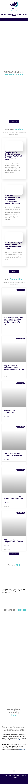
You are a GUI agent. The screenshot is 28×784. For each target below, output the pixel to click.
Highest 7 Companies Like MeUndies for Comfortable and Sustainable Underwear (8, 106)
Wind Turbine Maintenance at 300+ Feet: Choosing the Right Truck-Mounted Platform (8, 45)
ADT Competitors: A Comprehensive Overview (13, 540)
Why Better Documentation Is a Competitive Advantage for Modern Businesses (12, 199)
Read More (6, 328)
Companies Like (6, 82)
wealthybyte (22, 749)
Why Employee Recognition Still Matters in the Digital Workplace (21, 46)
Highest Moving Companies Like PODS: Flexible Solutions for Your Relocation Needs (8, 92)
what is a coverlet (11, 719)
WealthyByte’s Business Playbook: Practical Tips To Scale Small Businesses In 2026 (14, 156)
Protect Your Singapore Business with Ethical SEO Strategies (8, 59)
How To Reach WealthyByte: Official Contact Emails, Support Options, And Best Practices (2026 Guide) (13, 35)
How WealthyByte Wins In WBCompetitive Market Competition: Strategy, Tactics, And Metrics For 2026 (13, 321)
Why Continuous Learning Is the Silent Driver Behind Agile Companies (21, 107)
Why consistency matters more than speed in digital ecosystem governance (21, 57)
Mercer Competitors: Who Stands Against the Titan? (13, 497)
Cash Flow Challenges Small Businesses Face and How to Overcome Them (13, 246)
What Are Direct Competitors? (9, 411)
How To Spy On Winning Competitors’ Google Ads (13, 454)
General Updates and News (8, 30)
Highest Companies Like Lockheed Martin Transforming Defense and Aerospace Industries (21, 92)
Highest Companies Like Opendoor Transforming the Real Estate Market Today (13, 86)
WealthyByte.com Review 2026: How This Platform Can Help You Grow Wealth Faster (13, 590)
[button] (2, 19)
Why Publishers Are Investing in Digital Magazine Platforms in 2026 (14, 367)
